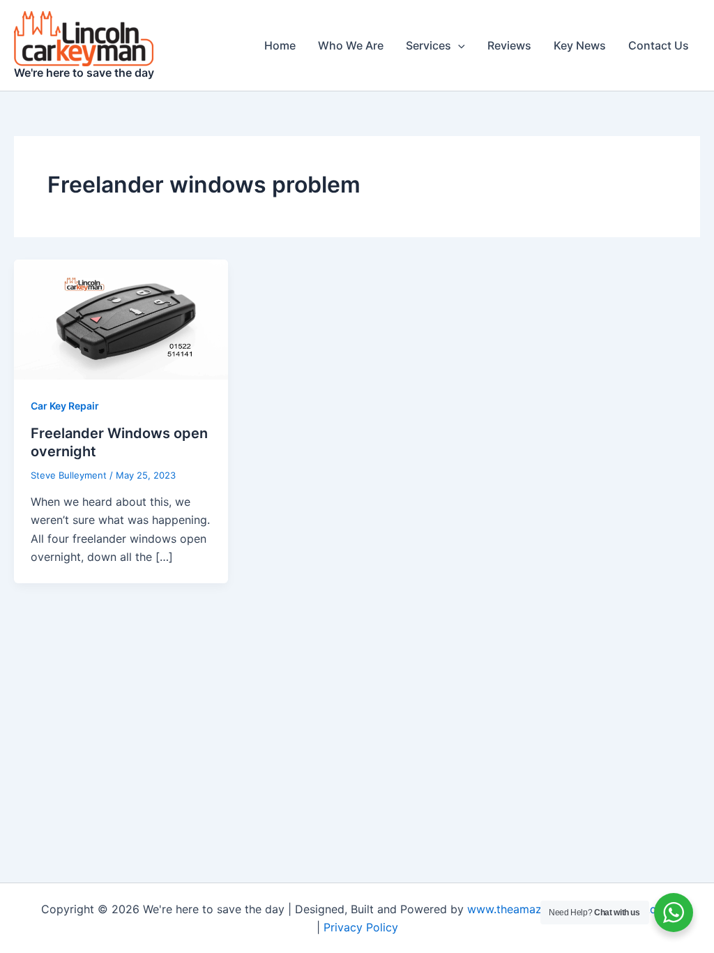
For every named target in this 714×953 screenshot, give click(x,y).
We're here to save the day (84, 73)
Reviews (509, 45)
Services (428, 45)
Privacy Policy (361, 927)
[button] (458, 45)
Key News (580, 45)
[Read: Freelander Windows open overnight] (121, 319)
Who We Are (350, 45)
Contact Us (658, 45)
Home (280, 45)
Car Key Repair (65, 406)
